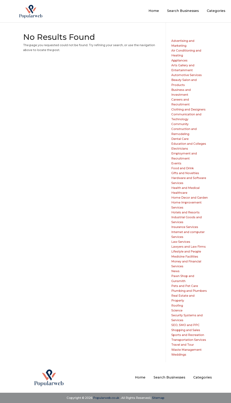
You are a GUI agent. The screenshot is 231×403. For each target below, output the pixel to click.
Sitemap (158, 398)
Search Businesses (183, 11)
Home (154, 11)
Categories (216, 11)
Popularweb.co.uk (106, 398)
